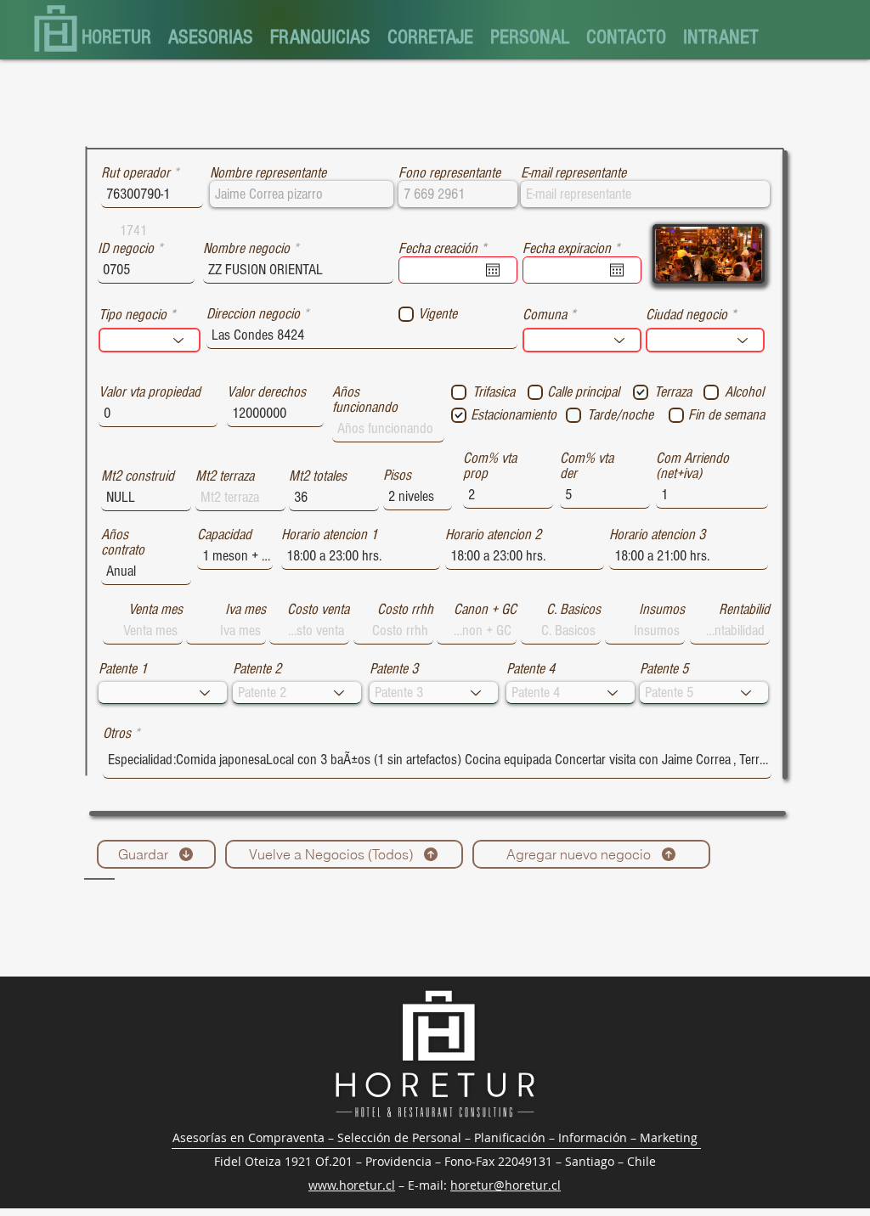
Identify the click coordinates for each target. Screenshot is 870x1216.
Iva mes (245, 609)
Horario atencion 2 (493, 535)
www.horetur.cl (351, 1185)
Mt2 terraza (224, 476)
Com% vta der (586, 466)
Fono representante (449, 173)
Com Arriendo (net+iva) (692, 466)
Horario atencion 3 (657, 535)
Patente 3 (394, 669)
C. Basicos (573, 609)
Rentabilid (744, 609)
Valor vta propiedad (150, 392)
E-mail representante (573, 173)
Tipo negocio (133, 315)
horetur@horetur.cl (505, 1185)
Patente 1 (123, 669)
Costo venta (318, 609)
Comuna (545, 315)
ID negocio (126, 248)
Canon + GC (485, 609)
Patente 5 (664, 669)
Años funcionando (365, 400)
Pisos (397, 475)
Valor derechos (266, 392)
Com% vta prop (490, 466)
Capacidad (224, 535)
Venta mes (155, 609)
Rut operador (135, 173)
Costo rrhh (405, 609)
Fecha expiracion (574, 248)
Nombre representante (268, 173)
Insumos (662, 609)
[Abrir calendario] (493, 270)
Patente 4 (530, 669)
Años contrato (122, 542)
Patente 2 (257, 669)
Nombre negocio (246, 248)
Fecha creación (445, 248)
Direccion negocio (253, 314)
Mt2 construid (137, 476)
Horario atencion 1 (329, 535)
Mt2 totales (318, 476)
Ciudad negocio (686, 315)
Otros (117, 733)
